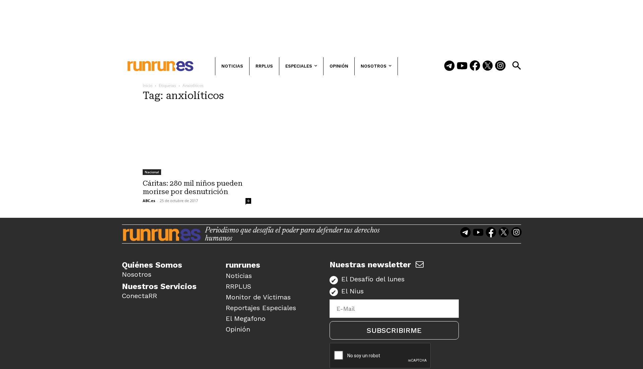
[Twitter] (487, 66)
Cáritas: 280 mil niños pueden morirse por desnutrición (192, 187)
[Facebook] (475, 66)
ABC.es (149, 200)
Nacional (152, 172)
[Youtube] (462, 66)
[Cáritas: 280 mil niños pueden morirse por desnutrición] (197, 141)
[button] (516, 65)
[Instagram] (500, 66)
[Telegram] (449, 66)
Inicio (147, 85)
